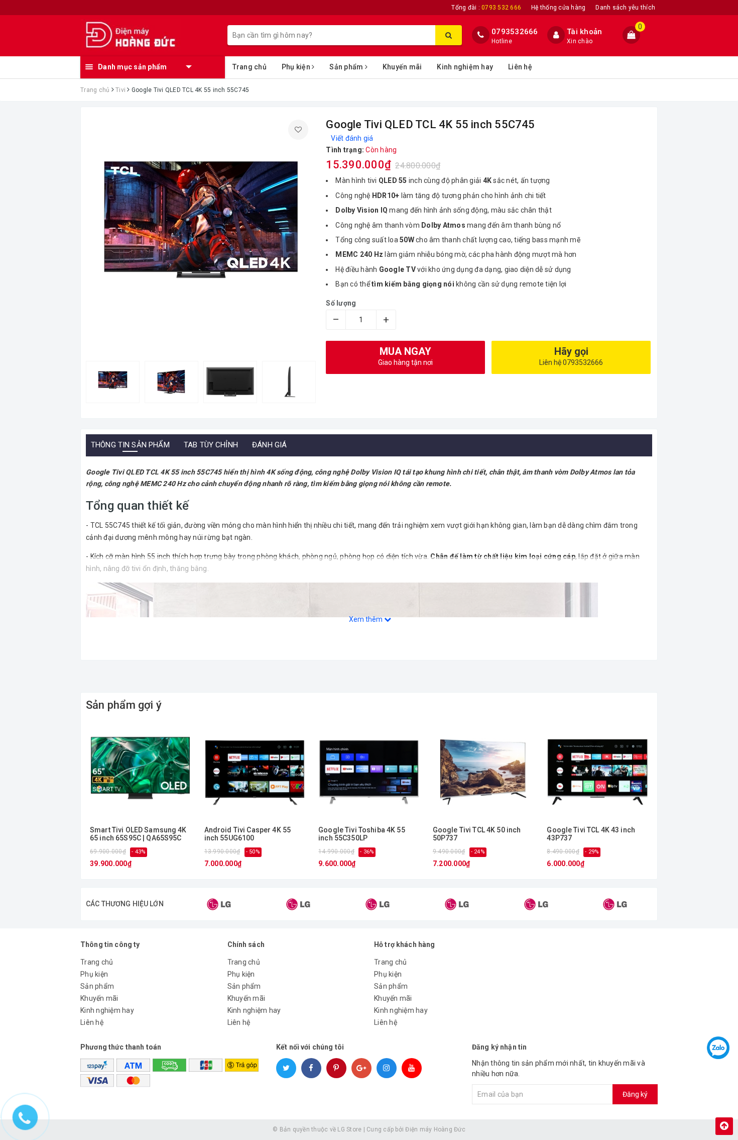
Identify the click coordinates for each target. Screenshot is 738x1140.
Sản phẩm (346, 67)
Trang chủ (249, 67)
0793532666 (514, 31)
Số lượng (341, 303)
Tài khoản (584, 31)
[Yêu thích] (298, 130)
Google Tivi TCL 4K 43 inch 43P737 (591, 833)
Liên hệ (520, 67)
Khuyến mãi (402, 67)
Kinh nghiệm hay (465, 67)
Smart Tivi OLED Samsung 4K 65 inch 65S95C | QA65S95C (138, 833)
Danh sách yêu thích (625, 7)
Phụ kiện (297, 67)
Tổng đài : (486, 7)
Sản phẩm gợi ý (124, 705)
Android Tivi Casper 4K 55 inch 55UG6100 (247, 833)
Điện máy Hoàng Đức (435, 1129)
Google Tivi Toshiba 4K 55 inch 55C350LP (361, 833)
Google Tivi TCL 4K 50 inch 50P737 (477, 833)
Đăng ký (635, 1094)
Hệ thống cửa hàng (558, 7)
